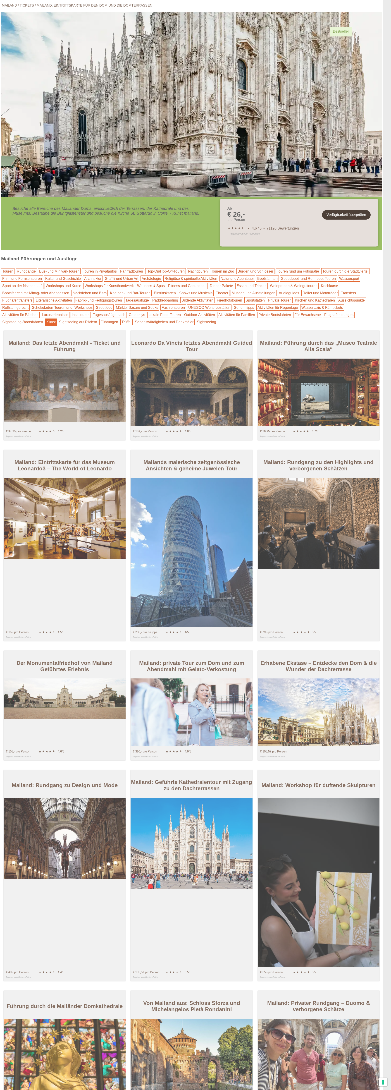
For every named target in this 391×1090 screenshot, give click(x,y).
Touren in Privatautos (100, 271)
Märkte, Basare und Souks (137, 307)
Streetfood (104, 307)
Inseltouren (81, 315)
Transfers (348, 293)
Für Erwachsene (307, 315)
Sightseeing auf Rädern (78, 322)
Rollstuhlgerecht (15, 307)
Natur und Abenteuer (237, 278)
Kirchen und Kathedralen (315, 300)
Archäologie (151, 278)
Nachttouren (198, 271)
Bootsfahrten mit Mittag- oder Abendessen (35, 293)
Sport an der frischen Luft (22, 286)
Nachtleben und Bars (90, 293)
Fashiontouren (173, 307)
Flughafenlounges (338, 315)
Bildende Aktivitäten (197, 300)
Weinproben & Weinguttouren (293, 286)
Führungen (109, 322)
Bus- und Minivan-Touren (59, 271)
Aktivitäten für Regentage (277, 307)
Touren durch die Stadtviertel (345, 271)
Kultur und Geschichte (63, 278)
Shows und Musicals (195, 293)
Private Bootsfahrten (274, 315)
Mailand (9, 5)
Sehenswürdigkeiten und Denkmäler (164, 322)
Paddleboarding (165, 300)
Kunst (51, 322)
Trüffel (126, 322)
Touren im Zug (222, 271)
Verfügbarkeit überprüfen (346, 215)
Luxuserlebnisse (55, 315)
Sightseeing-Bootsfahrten (22, 322)
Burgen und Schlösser (255, 271)
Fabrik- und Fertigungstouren (98, 300)
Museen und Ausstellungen (253, 293)
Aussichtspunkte (351, 300)
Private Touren (279, 300)
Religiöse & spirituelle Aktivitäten (191, 278)
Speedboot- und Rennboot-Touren (308, 278)
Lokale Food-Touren (164, 315)
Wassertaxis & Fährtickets (322, 307)
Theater (222, 293)
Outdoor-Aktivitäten (199, 315)
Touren (7, 271)
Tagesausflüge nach (109, 315)
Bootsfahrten (267, 278)
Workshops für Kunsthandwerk (109, 286)
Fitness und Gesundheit (187, 286)
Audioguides (289, 293)
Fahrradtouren (131, 271)
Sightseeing (206, 322)
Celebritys (137, 315)
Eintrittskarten (165, 293)
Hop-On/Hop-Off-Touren (165, 271)
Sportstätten (255, 300)
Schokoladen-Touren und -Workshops (62, 307)
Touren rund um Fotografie (298, 271)
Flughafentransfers (17, 300)
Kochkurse (329, 286)
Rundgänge (26, 271)
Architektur (92, 278)
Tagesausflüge (137, 300)
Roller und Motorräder (320, 293)
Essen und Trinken (251, 286)
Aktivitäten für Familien (236, 315)
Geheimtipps (244, 307)
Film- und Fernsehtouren (22, 278)
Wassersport (349, 278)
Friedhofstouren (229, 300)
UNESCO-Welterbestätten (209, 307)
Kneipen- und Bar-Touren (130, 293)
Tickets (27, 5)
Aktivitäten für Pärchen (20, 315)
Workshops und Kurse (63, 286)
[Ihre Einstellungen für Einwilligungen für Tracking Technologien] (383, 1082)
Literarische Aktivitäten (54, 300)
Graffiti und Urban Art (121, 278)
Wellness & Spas (151, 286)
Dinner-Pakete (221, 286)
